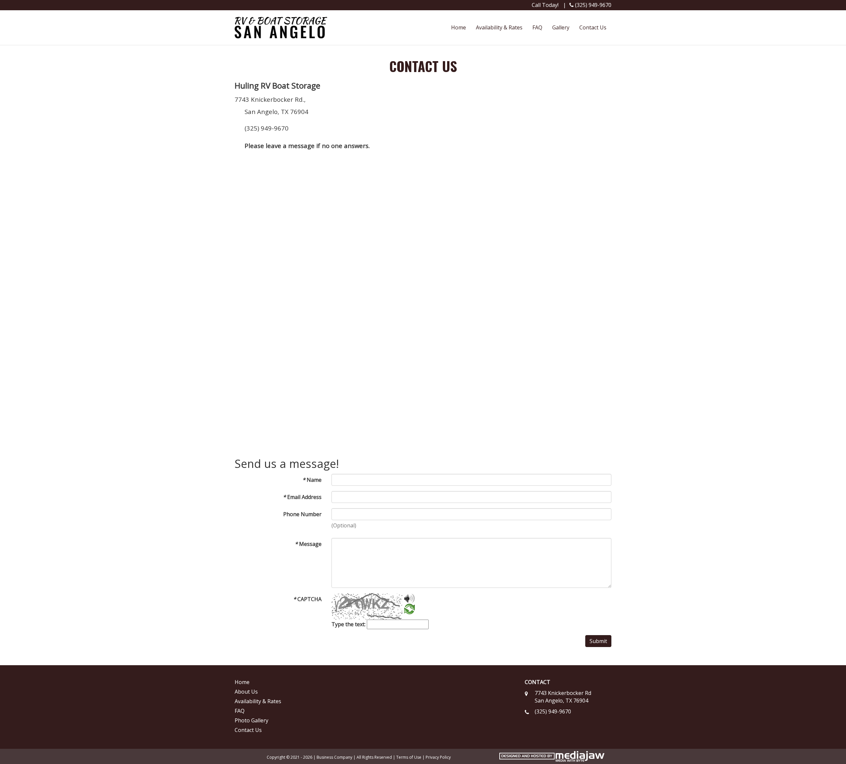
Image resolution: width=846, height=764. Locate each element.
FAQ (537, 27)
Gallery (560, 27)
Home (458, 27)
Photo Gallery (251, 720)
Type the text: (348, 624)
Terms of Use (408, 757)
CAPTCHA (307, 599)
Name (312, 479)
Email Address (302, 497)
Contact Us (592, 27)
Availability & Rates (499, 27)
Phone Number (302, 514)
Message (308, 544)
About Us (246, 691)
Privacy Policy (438, 757)
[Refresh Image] (409, 610)
